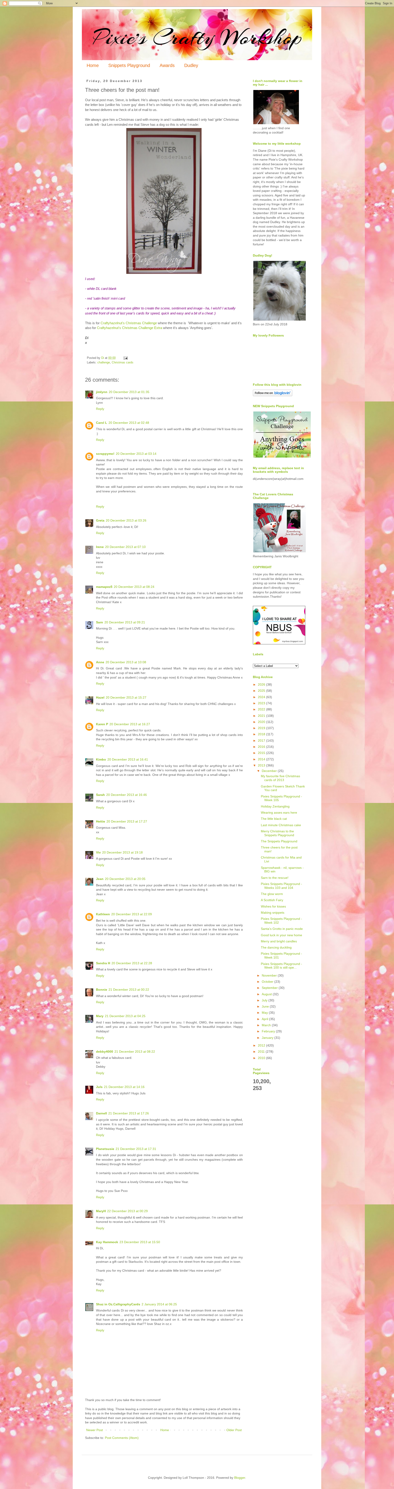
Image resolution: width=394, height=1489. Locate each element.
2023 (262, 703)
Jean (100, 879)
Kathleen (103, 914)
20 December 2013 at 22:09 (131, 914)
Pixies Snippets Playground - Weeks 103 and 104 (281, 886)
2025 (262, 690)
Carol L (101, 422)
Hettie (100, 821)
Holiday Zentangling (275, 806)
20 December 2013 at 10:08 (126, 662)
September (270, 988)
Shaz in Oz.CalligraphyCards (118, 1304)
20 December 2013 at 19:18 (122, 852)
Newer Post (94, 1430)
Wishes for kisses (273, 906)
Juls (99, 1087)
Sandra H (103, 963)
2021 (262, 715)
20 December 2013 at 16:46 (126, 795)
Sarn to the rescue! (274, 878)
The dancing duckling (276, 947)
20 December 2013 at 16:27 (129, 724)
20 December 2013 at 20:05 (125, 879)
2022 (262, 709)
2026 (262, 684)
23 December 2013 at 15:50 (139, 1242)
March (267, 1025)
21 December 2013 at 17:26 (128, 1113)
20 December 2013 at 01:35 (129, 392)
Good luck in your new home (281, 935)
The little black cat (274, 818)
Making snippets (272, 912)
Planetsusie (105, 1149)
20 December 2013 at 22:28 (131, 963)
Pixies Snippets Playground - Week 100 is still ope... (281, 966)
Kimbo (101, 759)
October (268, 981)
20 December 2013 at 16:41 (127, 759)
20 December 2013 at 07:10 (125, 547)
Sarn (99, 622)
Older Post (234, 1430)
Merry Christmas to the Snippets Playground (277, 833)
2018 (262, 734)
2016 (262, 746)
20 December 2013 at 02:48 (129, 422)
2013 (262, 765)
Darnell (101, 1113)
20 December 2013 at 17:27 (126, 821)
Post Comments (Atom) (122, 1438)
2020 (262, 722)
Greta (100, 520)
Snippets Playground (129, 65)
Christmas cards (122, 362)
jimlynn (101, 392)
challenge (103, 362)
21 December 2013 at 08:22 (134, 1051)
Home (93, 65)
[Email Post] (125, 358)
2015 (262, 753)
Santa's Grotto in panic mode (282, 929)
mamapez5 (104, 587)
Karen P (102, 724)
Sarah (100, 795)
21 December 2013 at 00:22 (129, 989)
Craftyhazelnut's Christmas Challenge (129, 323)
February (269, 1031)
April (265, 1019)
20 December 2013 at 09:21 (124, 622)
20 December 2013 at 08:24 (134, 587)
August (267, 994)
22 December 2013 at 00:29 (127, 1211)
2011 (262, 1051)
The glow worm (272, 894)
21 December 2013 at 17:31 (136, 1149)
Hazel (100, 697)
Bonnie (101, 989)
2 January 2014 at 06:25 (159, 1304)
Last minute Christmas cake (281, 825)
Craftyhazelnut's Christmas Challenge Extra (129, 328)
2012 (262, 1045)
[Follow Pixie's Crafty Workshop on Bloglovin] (272, 395)
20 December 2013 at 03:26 (126, 520)
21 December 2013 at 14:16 (124, 1087)
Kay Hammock (107, 1242)
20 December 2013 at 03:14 (136, 453)
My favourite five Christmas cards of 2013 (280, 778)
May (265, 1012)
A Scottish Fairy (272, 900)
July (265, 1000)
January (268, 1037)
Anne (100, 662)
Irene (100, 547)
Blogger (239, 1477)
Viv (98, 852)
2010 (262, 1058)
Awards (167, 65)
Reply (100, 409)
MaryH (101, 1211)
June (266, 1006)
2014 (262, 759)
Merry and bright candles (279, 941)
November (270, 975)
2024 (262, 697)
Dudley (191, 65)
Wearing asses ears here (279, 812)
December (270, 771)
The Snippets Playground (279, 841)
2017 (262, 740)
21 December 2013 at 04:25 (125, 1016)
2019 (262, 728)
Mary (100, 1016)
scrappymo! (105, 453)
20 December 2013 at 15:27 (126, 697)
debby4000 (104, 1051)
